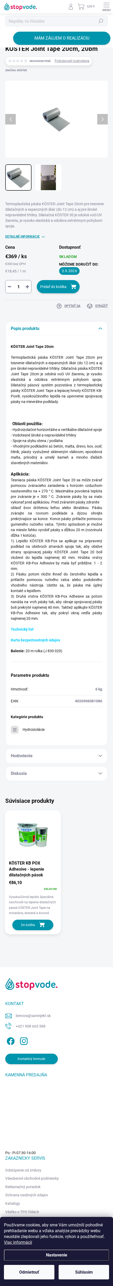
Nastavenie (56, 1255)
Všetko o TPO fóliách (22, 1212)
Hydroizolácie (34, 729)
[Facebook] (9, 1040)
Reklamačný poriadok (22, 1187)
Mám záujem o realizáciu (61, 38)
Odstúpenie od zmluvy (23, 1170)
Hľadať (101, 21)
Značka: (16, 70)
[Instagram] (23, 1040)
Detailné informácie (22, 236)
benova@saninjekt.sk (33, 1016)
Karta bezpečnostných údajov (35, 640)
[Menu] (106, 6)
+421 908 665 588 (30, 1026)
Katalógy (12, 1203)
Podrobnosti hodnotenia (72, 61)
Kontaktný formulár (31, 1059)
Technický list (22, 629)
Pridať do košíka (53, 287)
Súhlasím (84, 1272)
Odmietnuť (29, 1272)
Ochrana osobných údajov (26, 1195)
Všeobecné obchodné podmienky (32, 1178)
